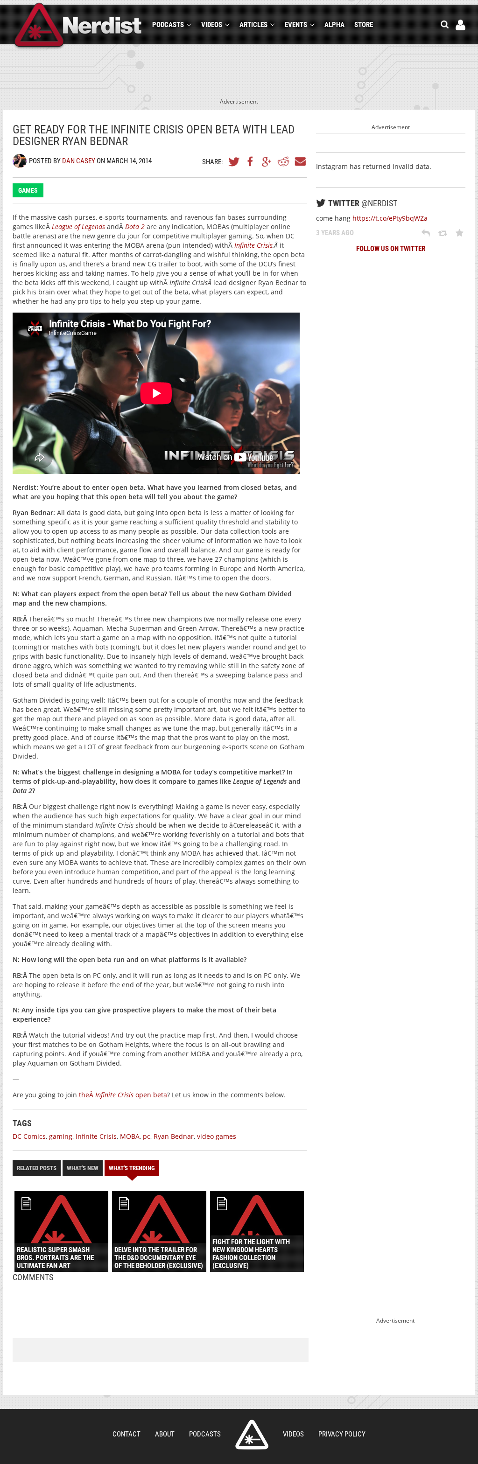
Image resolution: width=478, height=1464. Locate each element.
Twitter (234, 161)
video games (216, 1136)
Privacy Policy (342, 1434)
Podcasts (168, 25)
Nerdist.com (251, 1435)
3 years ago (335, 233)
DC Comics (29, 1136)
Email (300, 161)
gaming (60, 1136)
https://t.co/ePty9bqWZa (390, 218)
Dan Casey (78, 161)
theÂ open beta (123, 1094)
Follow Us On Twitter (390, 248)
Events (296, 25)
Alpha (334, 25)
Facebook (251, 161)
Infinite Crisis (253, 245)
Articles (253, 25)
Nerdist (78, 26)
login (460, 25)
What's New (82, 1167)
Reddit (283, 161)
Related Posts (36, 1167)
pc (146, 1136)
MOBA (130, 1136)
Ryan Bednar (174, 1136)
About (165, 1434)
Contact (126, 1434)
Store (363, 25)
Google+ (267, 161)
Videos (211, 25)
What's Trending (132, 1167)
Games (28, 190)
